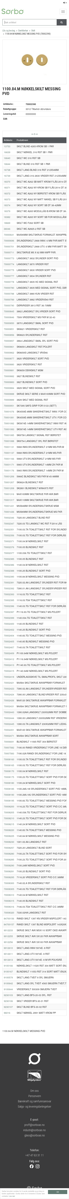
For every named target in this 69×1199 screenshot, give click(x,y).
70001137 (9, 452)
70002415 (9, 670)
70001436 (9, 511)
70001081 (9, 417)
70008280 (9, 853)
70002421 (9, 682)
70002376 (9, 547)
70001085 (9, 435)
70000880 (9, 364)
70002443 (9, 712)
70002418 (9, 676)
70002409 (9, 653)
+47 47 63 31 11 (34, 1155)
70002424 (9, 694)
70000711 (9, 252)
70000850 (9, 323)
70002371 (9, 541)
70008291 (9, 871)
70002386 (9, 564)
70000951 (9, 405)
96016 (7, 1012)
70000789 (9, 299)
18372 (7, 193)
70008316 (9, 906)
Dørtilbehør (23, 30)
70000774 (9, 264)
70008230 (9, 841)
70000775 (9, 270)
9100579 (8, 977)
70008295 (9, 877)
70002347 (9, 523)
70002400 (9, 623)
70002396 (9, 606)
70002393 (9, 594)
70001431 (9, 505)
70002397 (9, 612)
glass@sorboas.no (34, 1135)
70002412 (9, 659)
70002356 (9, 535)
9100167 (8, 971)
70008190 (9, 794)
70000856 (9, 334)
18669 (7, 222)
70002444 (9, 718)
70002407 (9, 647)
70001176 (9, 470)
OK (57, 1192)
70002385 (9, 558)
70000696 (9, 240)
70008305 (9, 889)
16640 (7, 158)
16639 (7, 152)
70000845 (9, 311)
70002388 (9, 570)
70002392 (9, 588)
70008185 (9, 788)
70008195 (9, 800)
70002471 (9, 735)
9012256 (8, 942)
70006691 (9, 741)
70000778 (9, 281)
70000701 (9, 246)
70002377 (9, 553)
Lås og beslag (8, 30)
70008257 (9, 847)
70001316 (9, 494)
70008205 (9, 812)
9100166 (8, 965)
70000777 (9, 276)
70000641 (9, 234)
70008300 (9, 883)
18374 (7, 205)
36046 (7, 228)
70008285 (9, 859)
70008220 (9, 830)
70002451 (9, 729)
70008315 (9, 900)
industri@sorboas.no (34, 1130)
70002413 (9, 665)
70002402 (9, 629)
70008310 (9, 894)
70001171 (9, 464)
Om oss (34, 1090)
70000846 (9, 317)
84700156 (9, 918)
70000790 (9, 305)
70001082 (9, 423)
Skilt (33, 30)
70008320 (9, 912)
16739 (7, 175)
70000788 (9, 293)
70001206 (9, 476)
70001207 (9, 482)
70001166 (9, 458)
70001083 (9, 429)
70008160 (9, 759)
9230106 (8, 1001)
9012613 (8, 959)
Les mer (12, 1196)
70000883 (9, 382)
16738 (7, 169)
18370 (7, 181)
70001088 (9, 441)
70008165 (9, 765)
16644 (7, 164)
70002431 (9, 706)
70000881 (9, 370)
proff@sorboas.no (34, 1125)
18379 (7, 211)
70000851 (9, 329)
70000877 (9, 358)
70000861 (9, 346)
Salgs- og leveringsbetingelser (34, 1106)
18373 (7, 199)
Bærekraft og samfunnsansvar (34, 1101)
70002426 (9, 700)
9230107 (8, 1006)
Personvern (34, 1096)
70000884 (9, 388)
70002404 (9, 635)
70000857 (9, 340)
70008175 (9, 777)
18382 (7, 217)
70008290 (9, 865)
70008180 (9, 782)
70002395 (9, 600)
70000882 (9, 376)
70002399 (9, 617)
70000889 (9, 399)
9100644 (8, 989)
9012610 (8, 948)
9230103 (8, 995)
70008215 (9, 824)
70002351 (9, 529)
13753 (7, 146)
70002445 (9, 724)
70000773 (9, 258)
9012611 (8, 953)
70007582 (9, 747)
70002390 (9, 576)
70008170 (9, 771)
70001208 (9, 488)
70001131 (9, 446)
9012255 (8, 936)
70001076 (9, 411)
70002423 (9, 688)
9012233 (8, 930)
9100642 (8, 983)
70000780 (9, 287)
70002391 (9, 582)
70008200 (9, 806)
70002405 (9, 641)
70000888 (9, 393)
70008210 (9, 818)
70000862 (9, 352)
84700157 (9, 924)
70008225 (9, 836)
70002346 (9, 517)
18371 (7, 187)
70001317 (9, 500)
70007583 (9, 753)
